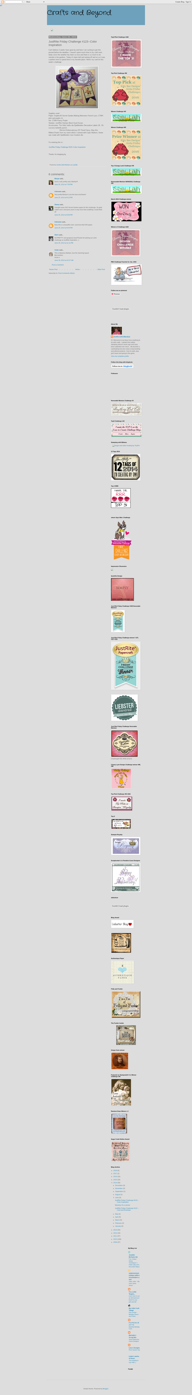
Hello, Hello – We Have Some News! (134, 1283)
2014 (115, 1183)
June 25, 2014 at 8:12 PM (63, 197)
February (118, 1223)
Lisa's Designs (134, 1348)
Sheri (56, 235)
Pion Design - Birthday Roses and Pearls (134, 1314)
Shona (56, 205)
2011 (115, 1236)
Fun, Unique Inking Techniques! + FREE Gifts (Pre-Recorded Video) (134, 1263)
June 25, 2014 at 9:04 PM (63, 228)
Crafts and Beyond (79, 12)
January (118, 1226)
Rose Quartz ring (134, 1350)
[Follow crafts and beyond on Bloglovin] (122, 367)
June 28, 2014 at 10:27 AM (63, 260)
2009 (115, 1242)
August (118, 1194)
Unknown (57, 191)
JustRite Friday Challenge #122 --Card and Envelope (127, 1209)
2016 (115, 1176)
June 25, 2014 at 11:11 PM (63, 243)
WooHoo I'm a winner (122, 1205)
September (119, 1191)
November (119, 1188)
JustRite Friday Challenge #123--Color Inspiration (67, 147)
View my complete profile (120, 356)
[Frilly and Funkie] (126, 1017)
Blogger (105, 1389)
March (117, 1220)
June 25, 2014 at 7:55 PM (63, 184)
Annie (56, 250)
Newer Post (53, 269)
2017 (115, 1173)
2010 (115, 1239)
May (117, 1214)
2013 (115, 1230)
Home (77, 269)
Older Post (101, 269)
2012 (115, 1233)
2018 (115, 1170)
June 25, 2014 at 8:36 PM (63, 215)
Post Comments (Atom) (66, 273)
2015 (115, 1180)
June (117, 1197)
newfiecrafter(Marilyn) (122, 337)
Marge (56, 179)
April (117, 1217)
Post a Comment (58, 265)
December (119, 1185)
